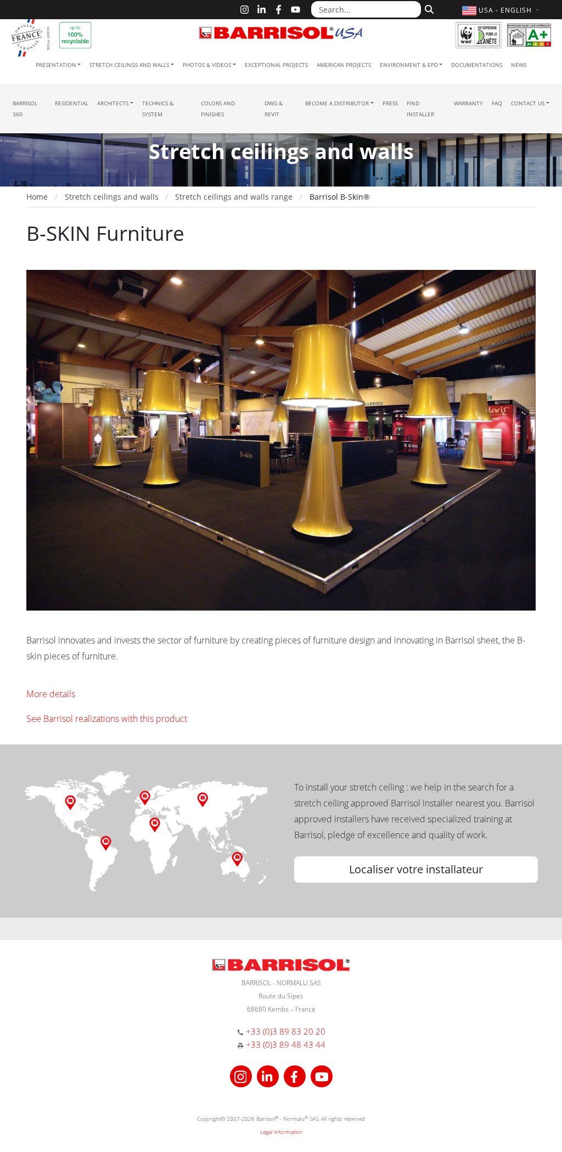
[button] (501, 10)
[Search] (428, 8)
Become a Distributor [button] (337, 103)
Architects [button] (112, 103)
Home (37, 196)
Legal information (281, 1132)
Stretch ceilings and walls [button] (129, 65)
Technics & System (157, 108)
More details (50, 694)
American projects (344, 65)
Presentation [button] (56, 65)
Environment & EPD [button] (409, 65)
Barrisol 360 (25, 108)
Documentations (476, 65)
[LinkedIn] (261, 9)
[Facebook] (278, 9)
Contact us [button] (527, 103)
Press (390, 103)
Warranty (468, 103)
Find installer (420, 108)
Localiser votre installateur (416, 869)
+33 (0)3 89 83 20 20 (285, 1031)
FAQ (497, 103)
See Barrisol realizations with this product (106, 719)
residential (71, 103)
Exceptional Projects (276, 65)
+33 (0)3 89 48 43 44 (285, 1044)
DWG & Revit (274, 108)
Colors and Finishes (218, 108)
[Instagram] (244, 9)
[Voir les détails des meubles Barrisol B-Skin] (281, 439)
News (518, 65)
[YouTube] (295, 9)
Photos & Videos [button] (207, 65)
